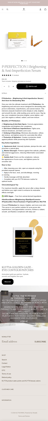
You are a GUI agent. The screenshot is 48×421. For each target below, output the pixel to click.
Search (4, 360)
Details (4, 93)
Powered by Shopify (31, 413)
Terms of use (6, 374)
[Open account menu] (40, 9)
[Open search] (7, 9)
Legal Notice (6, 367)
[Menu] (2, 9)
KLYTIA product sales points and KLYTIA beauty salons (21, 381)
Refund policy (6, 377)
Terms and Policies (24, 416)
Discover (7, 282)
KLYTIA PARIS (20, 413)
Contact (4, 363)
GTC (3, 370)
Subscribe (40, 341)
